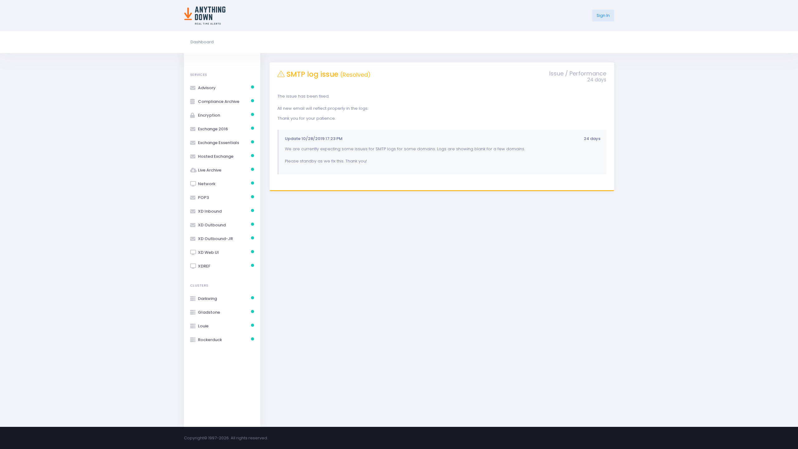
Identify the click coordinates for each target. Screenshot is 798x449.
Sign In (603, 15)
